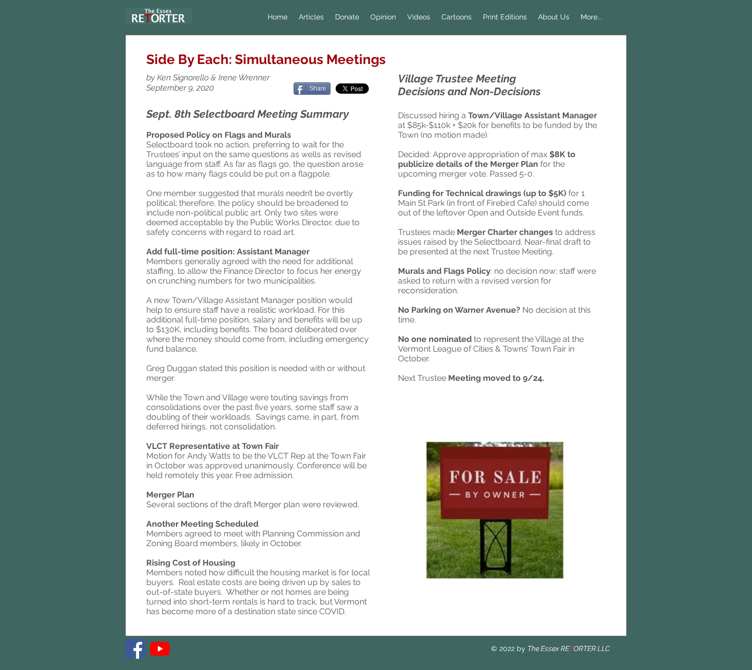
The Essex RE (548, 648)
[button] (383, 17)
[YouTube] (160, 649)
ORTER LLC (591, 648)
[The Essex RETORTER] (135, 649)
